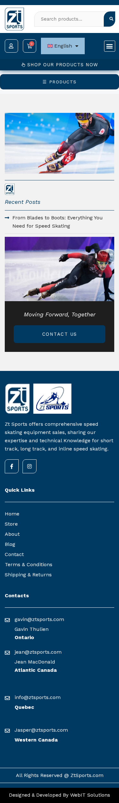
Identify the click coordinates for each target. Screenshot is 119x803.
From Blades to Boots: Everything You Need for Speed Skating (57, 222)
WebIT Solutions (89, 795)
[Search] (109, 19)
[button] (109, 46)
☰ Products (60, 81)
